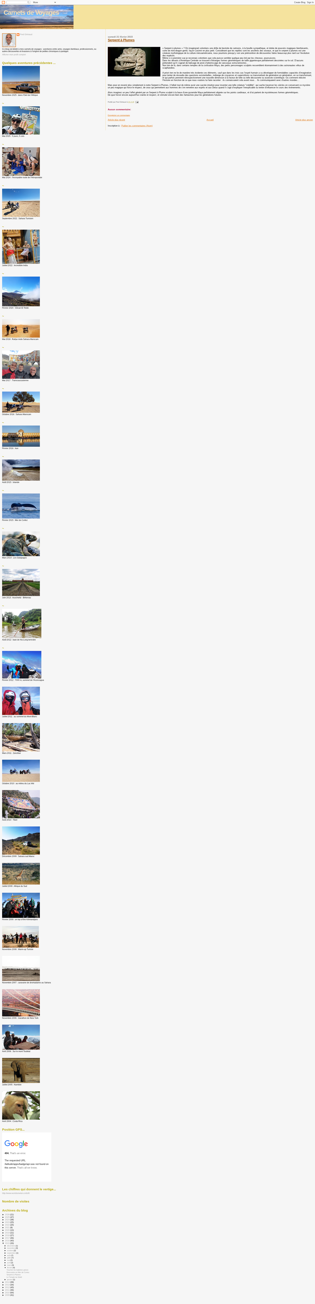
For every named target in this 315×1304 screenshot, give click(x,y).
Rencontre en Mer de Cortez (18, 1272)
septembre (11, 1253)
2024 (7, 1220)
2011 (7, 1290)
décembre (11, 1246)
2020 (7, 1230)
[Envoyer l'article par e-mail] (136, 102)
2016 (7, 1241)
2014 (7, 1282)
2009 (7, 1295)
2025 (7, 1217)
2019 (7, 1233)
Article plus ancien (304, 120)
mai (8, 1260)
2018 (7, 1235)
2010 (7, 1293)
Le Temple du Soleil (14, 1277)
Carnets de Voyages (31, 12)
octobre (10, 1251)
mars (9, 1265)
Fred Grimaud (26, 34)
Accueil (210, 120)
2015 (7, 1243)
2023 (7, 1222)
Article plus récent (116, 120)
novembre (11, 1248)
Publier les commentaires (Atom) (137, 126)
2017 (7, 1238)
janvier (10, 1280)
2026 (7, 1214)
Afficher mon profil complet (14, 54)
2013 (7, 1285)
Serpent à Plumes (121, 40)
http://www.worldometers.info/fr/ (16, 1193)
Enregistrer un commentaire (119, 115)
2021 (7, 1227)
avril (9, 1263)
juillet (9, 1258)
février (10, 1268)
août (9, 1255)
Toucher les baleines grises (17, 1270)
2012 (7, 1287)
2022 (7, 1225)
